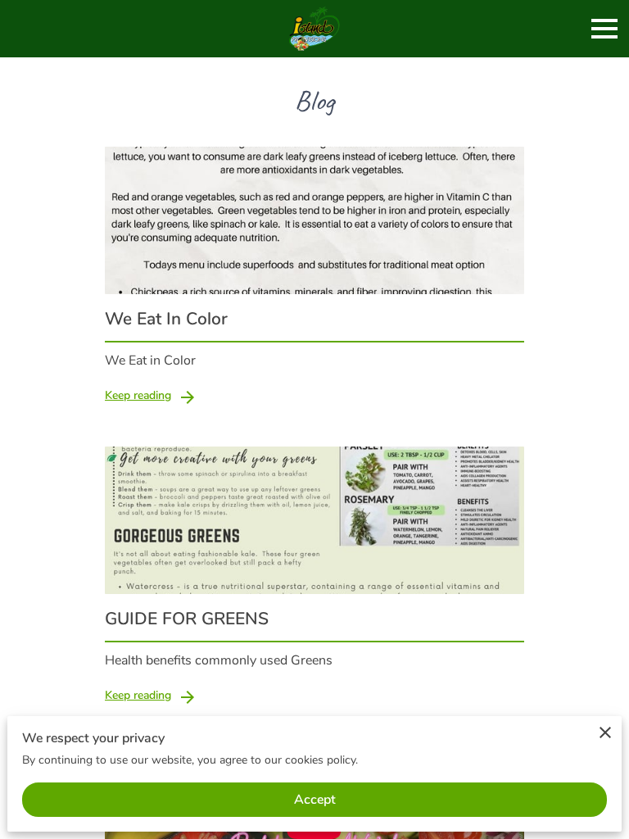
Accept (315, 800)
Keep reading (138, 395)
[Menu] (604, 29)
